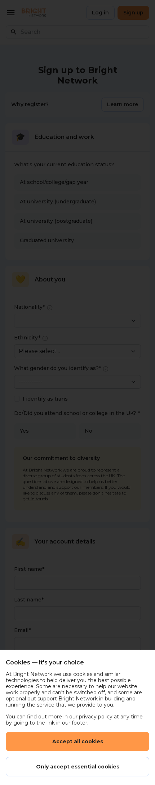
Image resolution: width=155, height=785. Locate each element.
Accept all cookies (77, 741)
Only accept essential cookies (77, 766)
